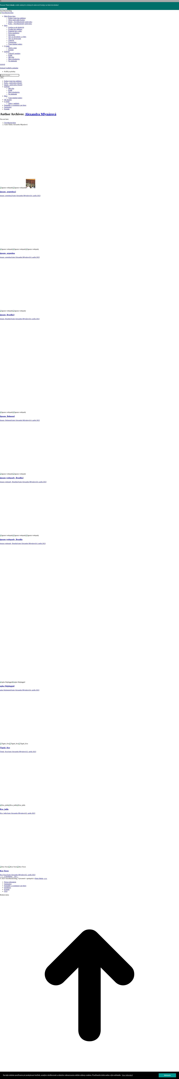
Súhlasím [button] (167, 1075)
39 (8, 877)
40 (10, 877)
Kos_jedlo (4, 809)
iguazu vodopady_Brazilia (11, 539)
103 (15, 877)
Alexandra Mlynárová (40, 114)
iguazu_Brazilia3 (7, 315)
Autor (21, 196)
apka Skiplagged (7, 686)
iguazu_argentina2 (8, 192)
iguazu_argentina (7, 253)
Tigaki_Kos (5, 748)
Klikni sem (3, 9)
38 (6, 877)
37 (5, 877)
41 (11, 877)
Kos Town (4, 871)
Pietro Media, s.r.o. (41, 878)
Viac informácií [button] (127, 1075)
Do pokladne (14, 68)
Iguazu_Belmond (7, 416)
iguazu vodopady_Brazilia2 (12, 478)
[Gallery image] (34, 178)
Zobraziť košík (5, 68)
